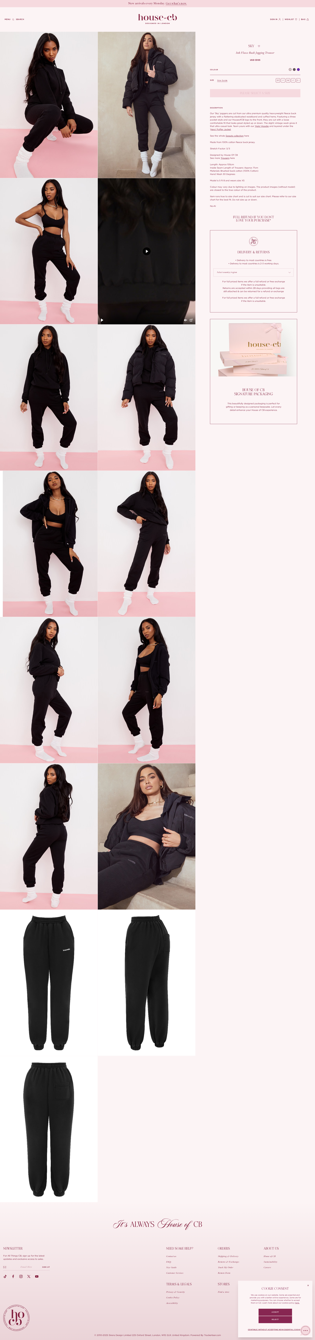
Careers (267, 1267)
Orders (224, 1248)
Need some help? (179, 1248)
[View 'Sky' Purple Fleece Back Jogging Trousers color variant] (298, 70)
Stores (224, 1284)
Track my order (225, 1267)
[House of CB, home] (157, 19)
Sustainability (270, 1262)
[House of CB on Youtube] (37, 1276)
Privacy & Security (175, 1292)
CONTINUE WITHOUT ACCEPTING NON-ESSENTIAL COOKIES (275, 1330)
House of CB (270, 1256)
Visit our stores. (169, 3)
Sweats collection (235, 136)
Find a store (223, 1292)
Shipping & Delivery (228, 1256)
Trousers (225, 158)
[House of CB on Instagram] (21, 1276)
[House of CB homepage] (16, 1318)
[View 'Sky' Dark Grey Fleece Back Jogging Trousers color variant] (294, 70)
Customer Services (174, 1273)
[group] (255, 60)
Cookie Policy (172, 1298)
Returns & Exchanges (228, 1262)
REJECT (275, 1319)
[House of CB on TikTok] (5, 1276)
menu (7, 19)
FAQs (168, 1262)
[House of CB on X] (29, 1276)
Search (20, 19)
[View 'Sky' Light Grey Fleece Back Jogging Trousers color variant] (290, 70)
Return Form (224, 1273)
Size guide (222, 80)
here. (297, 1303)
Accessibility (172, 1303)
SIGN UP (46, 1267)
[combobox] (253, 272)
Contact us (171, 1256)
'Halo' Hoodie (262, 126)
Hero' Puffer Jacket (220, 129)
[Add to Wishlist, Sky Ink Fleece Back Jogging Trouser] (259, 46)
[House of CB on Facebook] (13, 1276)
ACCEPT (275, 1312)
